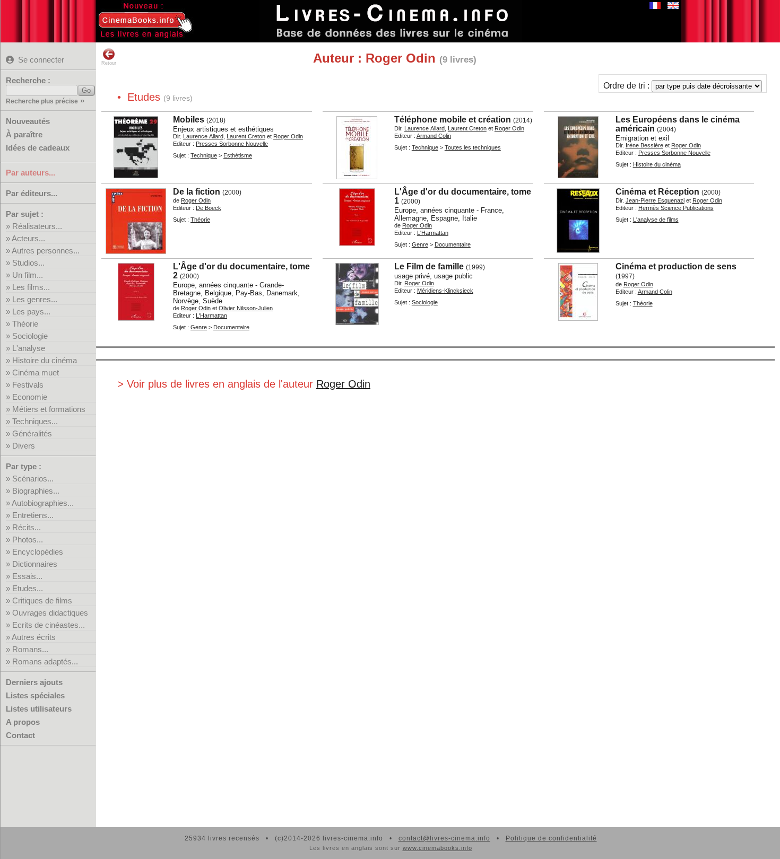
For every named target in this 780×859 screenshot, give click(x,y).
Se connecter (41, 59)
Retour (108, 63)
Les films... (31, 287)
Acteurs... (28, 238)
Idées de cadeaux (38, 147)
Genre (420, 244)
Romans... (30, 649)
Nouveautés (28, 121)
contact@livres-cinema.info (444, 838)
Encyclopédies (37, 551)
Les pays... (31, 311)
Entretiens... (33, 515)
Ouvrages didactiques (50, 612)
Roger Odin (343, 384)
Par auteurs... (30, 172)
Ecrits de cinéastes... (48, 624)
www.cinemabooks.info (437, 848)
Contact (20, 735)
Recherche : (28, 80)
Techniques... (35, 421)
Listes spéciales (35, 695)
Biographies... (35, 490)
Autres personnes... (46, 250)
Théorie (25, 323)
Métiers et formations (48, 409)
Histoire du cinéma (44, 360)
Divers (23, 445)
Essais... (27, 576)
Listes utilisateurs (39, 708)
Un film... (27, 274)
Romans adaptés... (45, 661)
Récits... (26, 527)
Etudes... (27, 588)
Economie (29, 396)
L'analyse (28, 348)
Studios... (28, 262)
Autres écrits (34, 637)
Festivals (28, 384)
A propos (23, 721)
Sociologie (30, 335)
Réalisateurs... (37, 226)
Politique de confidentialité (551, 838)
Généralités (32, 433)
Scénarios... (33, 478)
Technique (203, 155)
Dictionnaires (34, 563)
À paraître (24, 134)
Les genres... (34, 299)
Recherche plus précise (42, 101)
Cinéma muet (35, 372)
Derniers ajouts (34, 682)
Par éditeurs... (31, 193)
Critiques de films (42, 600)
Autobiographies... (43, 502)
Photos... (27, 539)
